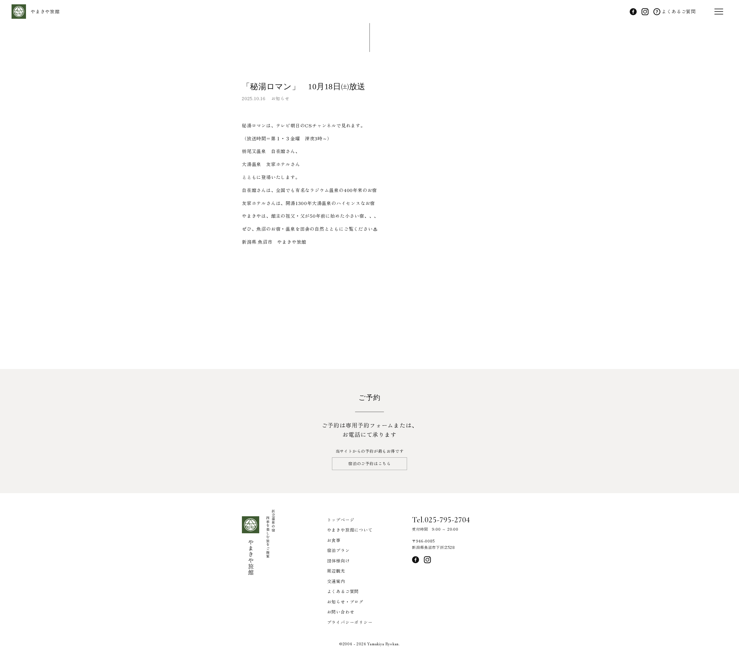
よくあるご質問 (678, 11)
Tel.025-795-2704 (441, 520)
